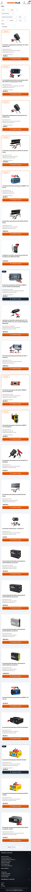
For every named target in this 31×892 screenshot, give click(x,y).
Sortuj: (2, 24)
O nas (2, 883)
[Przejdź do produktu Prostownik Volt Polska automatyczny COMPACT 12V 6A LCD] (15, 179)
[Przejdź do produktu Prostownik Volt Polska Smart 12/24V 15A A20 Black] (15, 720)
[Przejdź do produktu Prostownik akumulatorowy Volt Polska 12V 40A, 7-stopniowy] (15, 349)
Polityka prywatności (6, 858)
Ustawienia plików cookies (7, 859)
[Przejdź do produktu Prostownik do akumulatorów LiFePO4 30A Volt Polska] (15, 488)
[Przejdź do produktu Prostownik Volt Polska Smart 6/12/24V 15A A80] (15, 753)
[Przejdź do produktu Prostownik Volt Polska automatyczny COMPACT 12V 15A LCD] (15, 691)
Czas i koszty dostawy (6, 865)
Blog (2, 884)
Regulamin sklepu (5, 862)
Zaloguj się (3, 872)
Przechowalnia (4, 876)
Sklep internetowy (14, 890)
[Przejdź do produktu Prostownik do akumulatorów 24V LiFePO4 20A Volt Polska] (15, 214)
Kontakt (3, 886)
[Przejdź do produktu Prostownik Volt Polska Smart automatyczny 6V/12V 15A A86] (15, 786)
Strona (9, 847)
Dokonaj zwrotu (5, 856)
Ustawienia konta (5, 875)
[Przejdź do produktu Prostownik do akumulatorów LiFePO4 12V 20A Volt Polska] (15, 144)
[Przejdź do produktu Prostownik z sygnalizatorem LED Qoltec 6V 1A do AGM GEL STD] (15, 109)
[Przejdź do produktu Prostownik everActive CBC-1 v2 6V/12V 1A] (15, 522)
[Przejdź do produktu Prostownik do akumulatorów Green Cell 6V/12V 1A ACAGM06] (15, 454)
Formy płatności (5, 864)
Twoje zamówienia (5, 873)
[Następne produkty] (17, 847)
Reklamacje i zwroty (6, 861)
